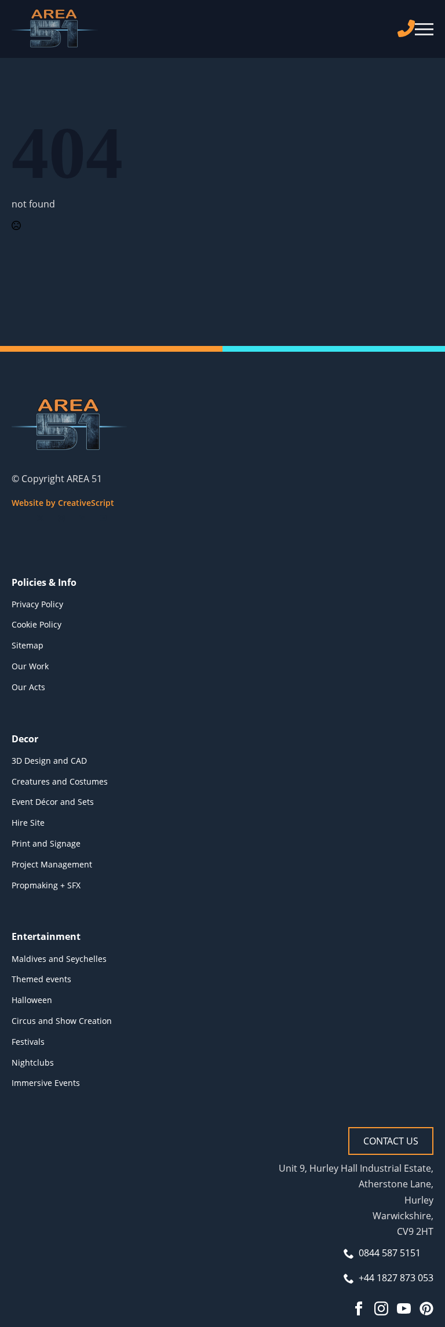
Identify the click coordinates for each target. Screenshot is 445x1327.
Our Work (30, 666)
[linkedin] (82, 518)
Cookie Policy (36, 624)
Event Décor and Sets (53, 801)
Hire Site (28, 822)
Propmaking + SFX (46, 885)
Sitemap (27, 645)
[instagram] (61, 518)
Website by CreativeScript (63, 502)
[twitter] (40, 518)
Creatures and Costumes (60, 781)
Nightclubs (33, 1062)
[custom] (426, 1308)
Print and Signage (46, 843)
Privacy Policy (37, 604)
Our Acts (28, 686)
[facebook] (20, 518)
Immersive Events (46, 1082)
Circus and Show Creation (62, 1020)
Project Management (52, 864)
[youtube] (103, 518)
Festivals (28, 1041)
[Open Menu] (424, 29)
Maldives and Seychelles (59, 958)
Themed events (41, 979)
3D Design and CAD (49, 760)
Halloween (32, 999)
